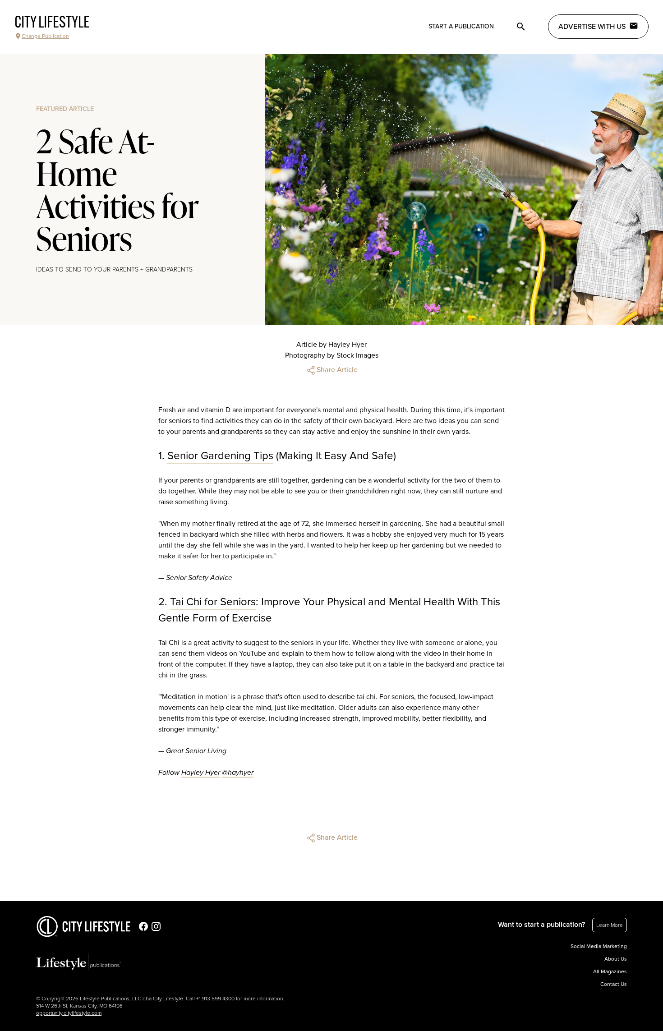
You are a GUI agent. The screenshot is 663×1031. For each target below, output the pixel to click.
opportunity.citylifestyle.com (68, 1013)
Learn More (609, 925)
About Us (615, 959)
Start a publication (461, 26)
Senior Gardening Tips (220, 455)
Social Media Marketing (599, 946)
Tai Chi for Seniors (213, 601)
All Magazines (610, 971)
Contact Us (613, 984)
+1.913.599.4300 (215, 998)
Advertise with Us (592, 26)
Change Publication (45, 36)
